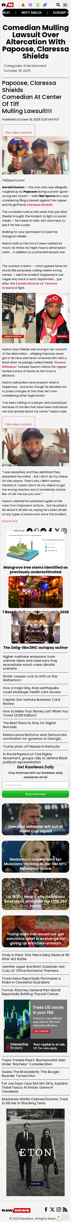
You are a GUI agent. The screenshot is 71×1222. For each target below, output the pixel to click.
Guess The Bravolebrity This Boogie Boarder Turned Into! (30, 1073)
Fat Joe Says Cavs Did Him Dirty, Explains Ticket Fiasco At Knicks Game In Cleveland (35, 1087)
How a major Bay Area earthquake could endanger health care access (32, 690)
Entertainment (34, 65)
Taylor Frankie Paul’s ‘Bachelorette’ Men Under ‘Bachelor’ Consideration (34, 1062)
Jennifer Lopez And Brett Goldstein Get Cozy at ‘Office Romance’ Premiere (33, 968)
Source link (9, 521)
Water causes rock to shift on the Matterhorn (30, 678)
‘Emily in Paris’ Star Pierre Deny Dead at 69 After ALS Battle (35, 957)
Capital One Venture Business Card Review (31, 701)
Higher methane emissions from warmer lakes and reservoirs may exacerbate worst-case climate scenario (30, 662)
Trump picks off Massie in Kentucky (31, 746)
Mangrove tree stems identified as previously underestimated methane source (35, 572)
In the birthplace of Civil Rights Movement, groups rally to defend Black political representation (35, 758)
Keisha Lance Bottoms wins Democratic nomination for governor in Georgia (35, 736)
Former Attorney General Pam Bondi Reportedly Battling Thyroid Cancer (31, 992)
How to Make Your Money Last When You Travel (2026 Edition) (35, 713)
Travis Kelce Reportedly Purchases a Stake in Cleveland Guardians (31, 980)
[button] (65, 5)
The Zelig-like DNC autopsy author (35, 647)
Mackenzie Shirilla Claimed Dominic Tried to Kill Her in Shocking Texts (35, 1101)
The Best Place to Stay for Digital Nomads (29, 725)
